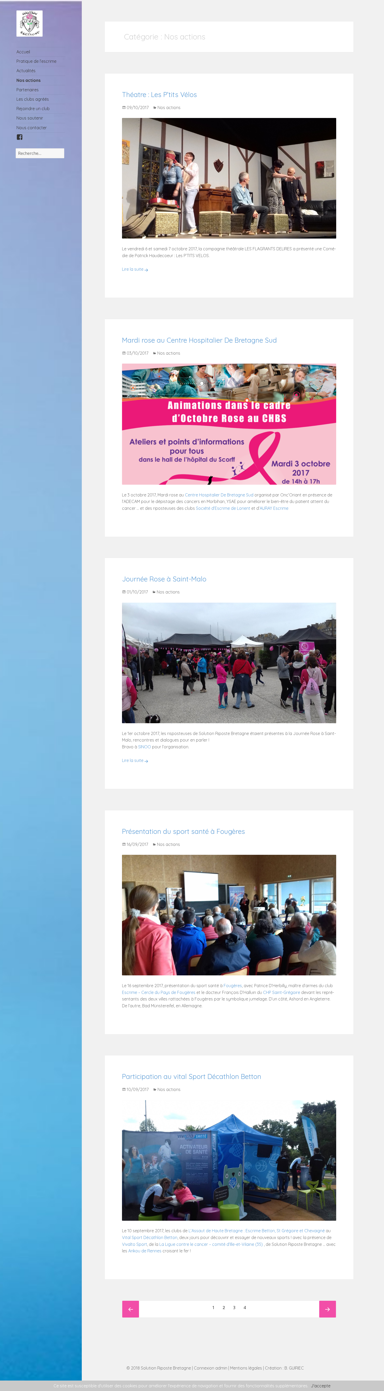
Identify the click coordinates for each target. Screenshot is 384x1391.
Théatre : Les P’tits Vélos (159, 94)
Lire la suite (132, 269)
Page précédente (130, 1309)
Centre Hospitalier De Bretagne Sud (219, 494)
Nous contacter (31, 127)
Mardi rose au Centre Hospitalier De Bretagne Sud (199, 340)
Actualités (26, 70)
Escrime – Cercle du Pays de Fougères (158, 992)
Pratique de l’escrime (36, 61)
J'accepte (320, 1385)
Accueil (23, 51)
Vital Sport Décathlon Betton (149, 1237)
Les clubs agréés (32, 99)
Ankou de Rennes (144, 1250)
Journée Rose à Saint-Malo (164, 579)
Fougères (233, 985)
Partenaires (27, 89)
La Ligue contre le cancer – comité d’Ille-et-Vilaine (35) (211, 1244)
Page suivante (327, 1309)
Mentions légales (246, 1368)
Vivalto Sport (134, 1244)
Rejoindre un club (33, 108)
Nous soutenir (29, 118)
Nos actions (28, 80)
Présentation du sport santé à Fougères (183, 831)
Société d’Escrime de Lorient (223, 508)
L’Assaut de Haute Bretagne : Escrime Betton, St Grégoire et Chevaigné (257, 1230)
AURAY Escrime (274, 508)
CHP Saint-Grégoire (281, 992)
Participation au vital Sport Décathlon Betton (191, 1076)
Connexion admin (210, 1368)
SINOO (144, 746)
